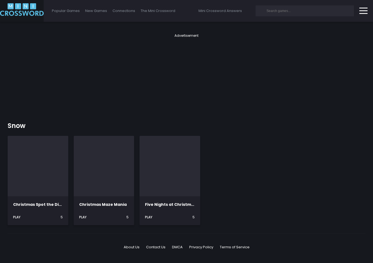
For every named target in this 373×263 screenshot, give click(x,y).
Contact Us (155, 247)
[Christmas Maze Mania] (104, 166)
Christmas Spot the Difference (45, 204)
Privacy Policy (201, 247)
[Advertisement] (186, 76)
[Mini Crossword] (22, 11)
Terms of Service (235, 247)
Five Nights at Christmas (170, 204)
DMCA (177, 247)
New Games (96, 10)
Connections (124, 10)
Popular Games (66, 10)
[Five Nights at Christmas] (170, 166)
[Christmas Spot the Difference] (38, 166)
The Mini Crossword (158, 10)
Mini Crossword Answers (220, 10)
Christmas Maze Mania (103, 204)
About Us (132, 247)
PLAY (17, 217)
